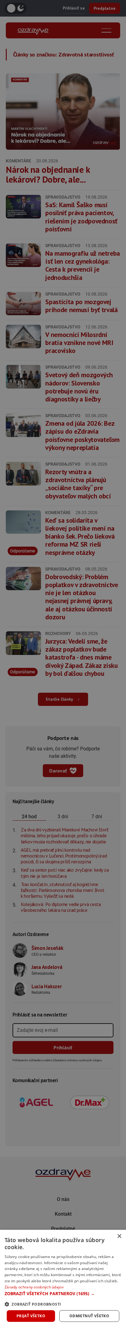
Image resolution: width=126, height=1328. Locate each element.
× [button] (119, 1236)
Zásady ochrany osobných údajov (34, 1287)
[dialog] (63, 1279)
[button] (63, 1293)
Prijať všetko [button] (31, 1315)
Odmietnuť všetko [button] (89, 1315)
